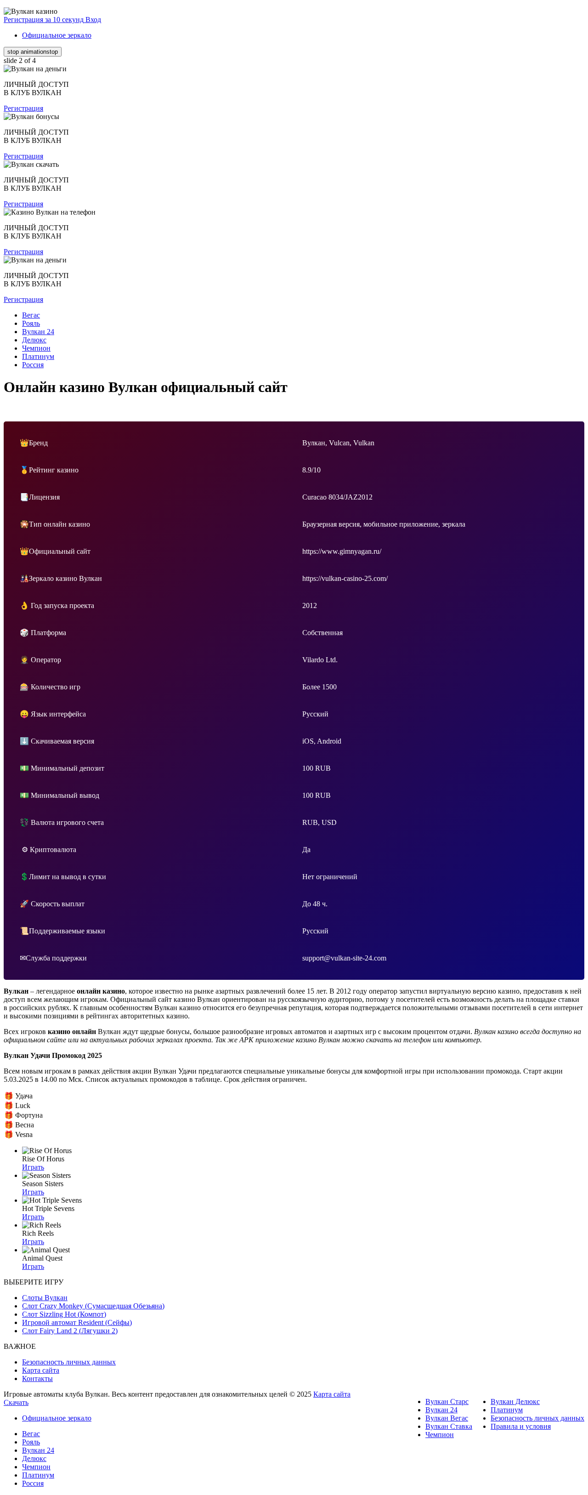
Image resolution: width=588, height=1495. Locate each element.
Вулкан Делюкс (515, 1401)
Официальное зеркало (56, 35)
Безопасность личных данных (69, 1362)
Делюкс (34, 1458)
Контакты (37, 1378)
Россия (33, 1483)
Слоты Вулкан (45, 1298)
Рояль (31, 1442)
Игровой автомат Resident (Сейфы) (77, 1322)
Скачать (16, 1402)
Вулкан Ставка (448, 1426)
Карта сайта (40, 1370)
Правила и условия (521, 1426)
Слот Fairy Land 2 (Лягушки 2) (70, 1331)
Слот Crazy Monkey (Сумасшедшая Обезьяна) (93, 1306)
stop (32, 51)
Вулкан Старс (447, 1401)
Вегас (31, 1434)
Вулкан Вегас (446, 1418)
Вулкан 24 (441, 1410)
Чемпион (439, 1434)
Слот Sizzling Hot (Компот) (64, 1314)
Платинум (507, 1410)
